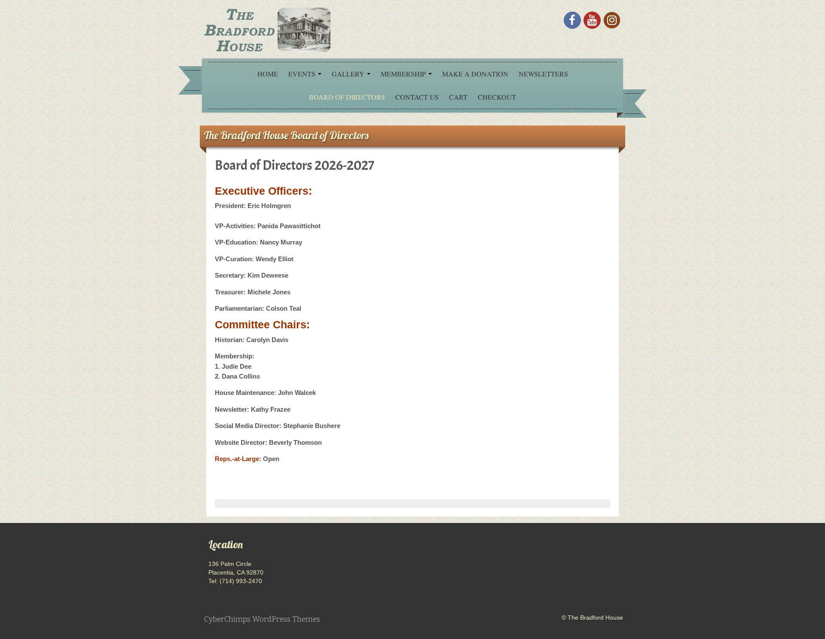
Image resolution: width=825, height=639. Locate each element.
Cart (458, 96)
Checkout (497, 96)
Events (302, 73)
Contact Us (417, 96)
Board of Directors (347, 96)
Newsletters (543, 73)
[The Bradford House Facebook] (572, 20)
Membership (404, 73)
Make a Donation (475, 73)
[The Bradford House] (266, 28)
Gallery (349, 73)
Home (267, 73)
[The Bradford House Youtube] (592, 20)
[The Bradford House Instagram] (611, 20)
